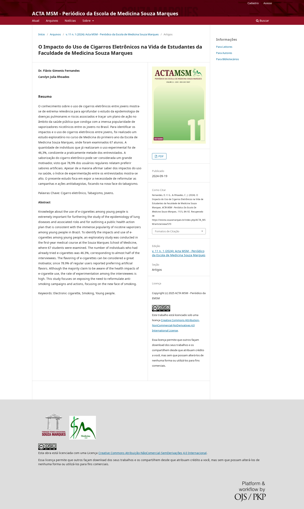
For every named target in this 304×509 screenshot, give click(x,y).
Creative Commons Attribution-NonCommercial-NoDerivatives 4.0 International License (176, 325)
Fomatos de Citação (167, 231)
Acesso (267, 3)
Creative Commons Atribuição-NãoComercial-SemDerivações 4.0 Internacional (152, 453)
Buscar (264, 21)
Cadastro (253, 3)
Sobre (87, 21)
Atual (35, 21)
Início (41, 34)
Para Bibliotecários (227, 59)
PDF (161, 156)
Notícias (70, 21)
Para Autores (224, 53)
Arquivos (52, 21)
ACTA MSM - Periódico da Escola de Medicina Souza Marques (105, 13)
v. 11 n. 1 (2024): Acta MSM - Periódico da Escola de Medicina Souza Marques (112, 34)
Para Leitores (224, 47)
